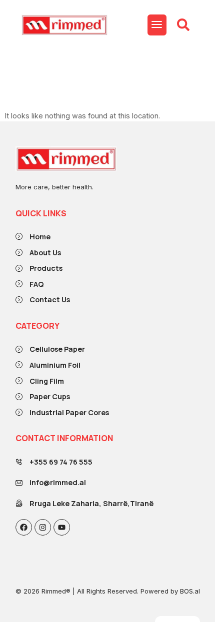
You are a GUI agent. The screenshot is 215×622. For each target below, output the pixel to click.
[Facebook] (24, 527)
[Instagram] (42, 527)
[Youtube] (62, 527)
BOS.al (190, 591)
